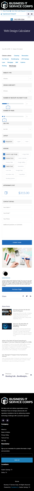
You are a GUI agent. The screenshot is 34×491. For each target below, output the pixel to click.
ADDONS (5, 148)
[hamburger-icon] (29, 17)
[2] (8, 103)
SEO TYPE (6, 123)
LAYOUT (5, 135)
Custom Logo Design (11, 154)
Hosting (4, 65)
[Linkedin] (31, 14)
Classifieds (22, 174)
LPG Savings (25, 59)
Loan (3, 62)
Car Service (5, 59)
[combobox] (17, 79)
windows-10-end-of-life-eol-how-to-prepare (21, 310)
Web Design (12, 65)
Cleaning (16, 55)
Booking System (10, 178)
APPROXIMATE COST (9, 185)
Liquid (18, 141)
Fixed (26, 141)
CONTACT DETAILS (8, 201)
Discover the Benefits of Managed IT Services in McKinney (20, 325)
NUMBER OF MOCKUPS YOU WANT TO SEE (15, 98)
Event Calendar (22, 158)
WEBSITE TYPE (7, 72)
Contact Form (9, 158)
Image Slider (25, 154)
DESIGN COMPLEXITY (9, 85)
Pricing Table (9, 162)
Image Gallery (21, 162)
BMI (17, 62)
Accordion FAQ (10, 174)
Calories (22, 62)
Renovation (25, 55)
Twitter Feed (9, 166)
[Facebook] (28, 14)
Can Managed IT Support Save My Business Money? (15, 355)
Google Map (19, 170)
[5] (4, 116)
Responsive (9, 141)
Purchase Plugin (17, 289)
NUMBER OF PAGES (8, 110)
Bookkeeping (15, 59)
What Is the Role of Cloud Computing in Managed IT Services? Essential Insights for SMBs (17, 341)
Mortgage (10, 62)
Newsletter (21, 166)
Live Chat (8, 170)
